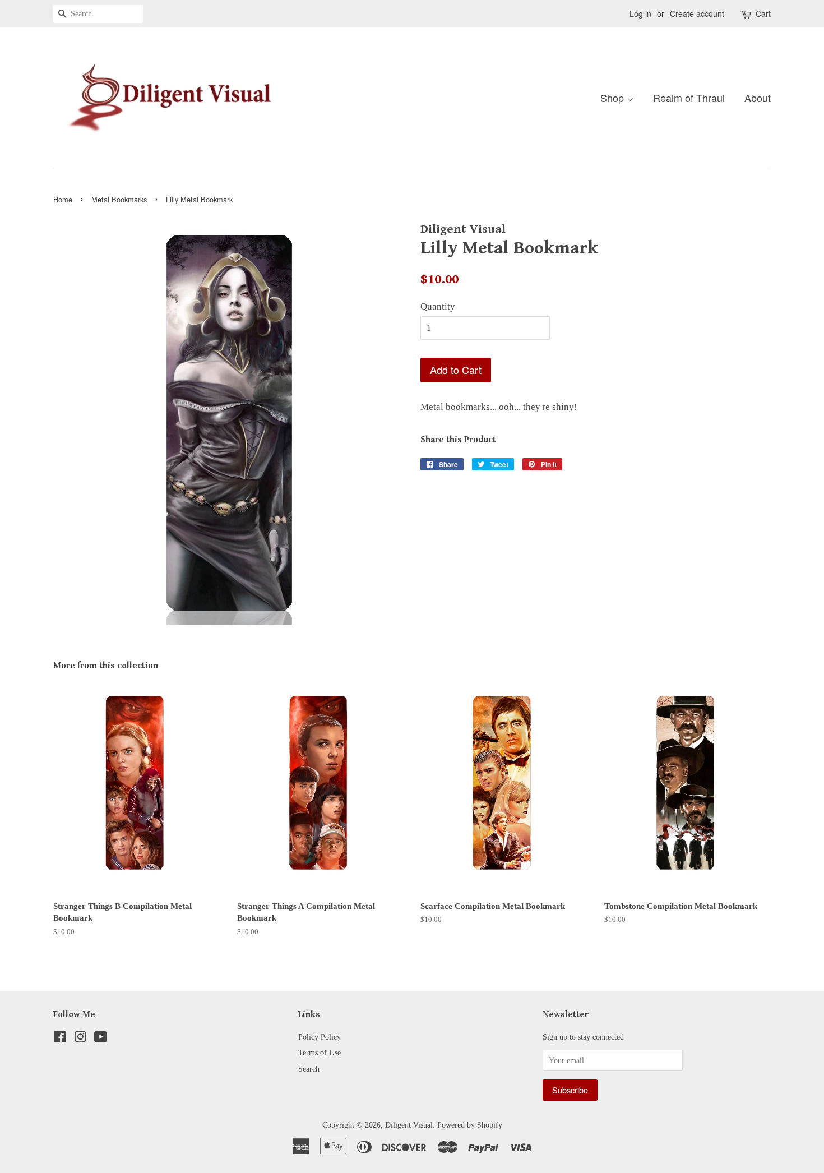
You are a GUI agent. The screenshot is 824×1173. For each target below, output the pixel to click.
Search (309, 1068)
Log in (640, 13)
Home (62, 199)
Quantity (437, 306)
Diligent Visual (409, 1124)
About (757, 97)
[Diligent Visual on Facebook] (59, 1039)
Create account (697, 13)
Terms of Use (319, 1052)
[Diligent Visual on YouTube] (100, 1039)
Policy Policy (319, 1036)
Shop (613, 97)
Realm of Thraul (689, 97)
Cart (763, 13)
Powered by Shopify (469, 1124)
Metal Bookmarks (119, 199)
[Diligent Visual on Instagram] (80, 1039)
